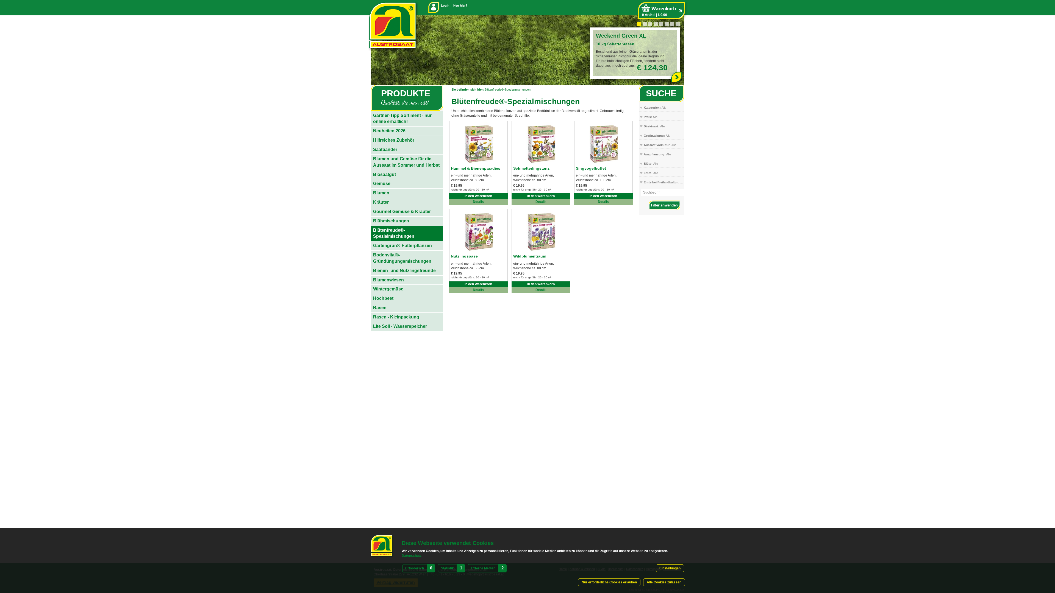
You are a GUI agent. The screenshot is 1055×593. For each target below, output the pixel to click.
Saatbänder (385, 149)
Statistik (447, 568)
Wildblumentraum (529, 256)
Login (445, 5)
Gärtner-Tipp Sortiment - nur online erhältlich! (402, 118)
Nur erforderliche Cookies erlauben (609, 582)
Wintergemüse (388, 289)
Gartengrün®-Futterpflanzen (402, 245)
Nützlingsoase (464, 256)
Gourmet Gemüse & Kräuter (402, 211)
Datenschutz (411, 556)
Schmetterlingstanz (531, 168)
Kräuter (381, 202)
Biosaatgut (384, 174)
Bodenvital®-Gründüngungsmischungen (402, 258)
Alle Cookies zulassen (664, 582)
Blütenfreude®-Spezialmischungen (508, 89)
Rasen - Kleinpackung (396, 317)
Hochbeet (383, 298)
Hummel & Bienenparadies (475, 168)
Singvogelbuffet (591, 168)
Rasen (380, 307)
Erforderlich (414, 568)
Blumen (381, 193)
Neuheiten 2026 (389, 130)
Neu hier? (460, 5)
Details (478, 202)
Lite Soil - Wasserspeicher (400, 326)
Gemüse (381, 183)
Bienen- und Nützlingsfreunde (404, 270)
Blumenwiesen (388, 280)
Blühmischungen (391, 221)
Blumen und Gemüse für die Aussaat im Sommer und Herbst (406, 161)
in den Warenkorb (478, 196)
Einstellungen (670, 568)
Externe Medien (483, 568)
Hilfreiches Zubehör (393, 140)
